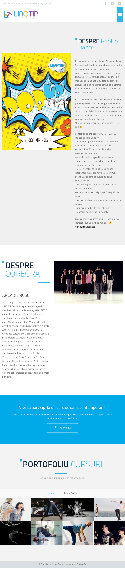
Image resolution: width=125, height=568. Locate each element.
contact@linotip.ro (43, 3)
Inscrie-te (64, 428)
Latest (51, 493)
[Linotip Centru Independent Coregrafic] (21, 14)
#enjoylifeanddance (85, 226)
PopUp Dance (70, 493)
